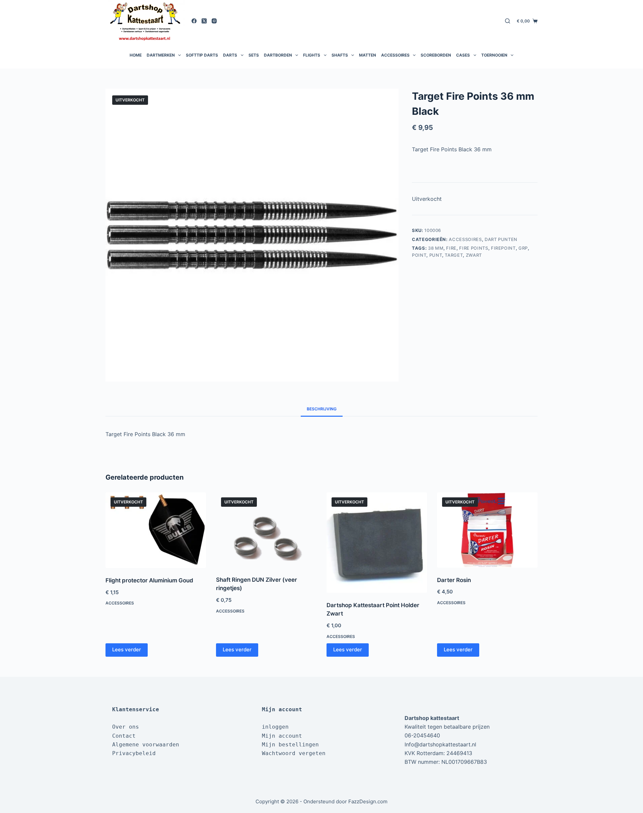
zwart (474, 255)
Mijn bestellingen (290, 744)
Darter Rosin (454, 580)
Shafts (340, 55)
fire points (473, 248)
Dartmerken (161, 55)
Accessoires (395, 55)
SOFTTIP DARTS (202, 55)
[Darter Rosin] (487, 530)
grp (523, 248)
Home (136, 55)
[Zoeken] (507, 20)
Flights (311, 55)
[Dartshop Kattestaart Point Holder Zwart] (377, 542)
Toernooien (494, 55)
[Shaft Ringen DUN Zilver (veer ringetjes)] (266, 529)
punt (435, 255)
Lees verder (126, 649)
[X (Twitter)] (204, 20)
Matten (367, 55)
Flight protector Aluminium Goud (149, 580)
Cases (463, 55)
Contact (124, 736)
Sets (253, 55)
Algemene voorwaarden (145, 744)
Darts (230, 55)
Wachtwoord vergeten (294, 753)
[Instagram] (214, 20)
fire (451, 248)
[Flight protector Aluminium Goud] (155, 530)
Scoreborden (436, 55)
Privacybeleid (134, 753)
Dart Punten (501, 239)
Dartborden (278, 55)
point (419, 255)
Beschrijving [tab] (322, 408)
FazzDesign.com (367, 801)
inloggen (275, 727)
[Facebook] (194, 20)
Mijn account (282, 736)
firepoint (503, 248)
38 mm (435, 248)
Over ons (125, 727)
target (454, 255)
